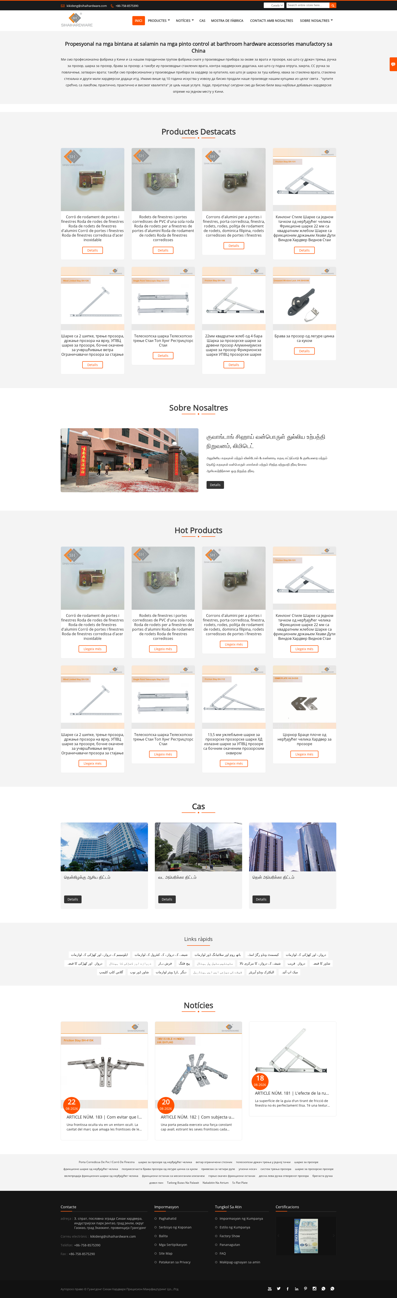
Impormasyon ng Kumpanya (241, 1218)
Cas (202, 20)
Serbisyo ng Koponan (175, 1227)
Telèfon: (67, 1245)
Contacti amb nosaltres (271, 20)
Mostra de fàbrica (227, 20)
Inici (138, 20)
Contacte (68, 1206)
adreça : (67, 1218)
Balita (163, 1236)
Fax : (64, 1254)
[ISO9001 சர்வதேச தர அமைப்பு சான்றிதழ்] (306, 1236)
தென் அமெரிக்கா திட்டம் (273, 877)
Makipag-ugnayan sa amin (240, 1262)
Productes (157, 20)
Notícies (183, 20)
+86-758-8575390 (127, 6)
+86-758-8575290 (82, 1254)
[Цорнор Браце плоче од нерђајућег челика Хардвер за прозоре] (304, 697)
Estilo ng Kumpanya (235, 1227)
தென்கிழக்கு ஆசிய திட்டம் (87, 877)
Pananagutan (230, 1244)
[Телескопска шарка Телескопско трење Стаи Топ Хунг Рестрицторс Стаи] (163, 298)
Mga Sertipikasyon (173, 1244)
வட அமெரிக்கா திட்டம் (177, 877)
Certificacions (287, 1206)
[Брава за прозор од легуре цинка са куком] (304, 298)
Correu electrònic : (75, 1236)
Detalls (92, 250)
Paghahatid (167, 1218)
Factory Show (230, 1236)
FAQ (223, 1253)
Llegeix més (93, 649)
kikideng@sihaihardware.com (87, 6)
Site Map (166, 1253)
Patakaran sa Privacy (174, 1262)
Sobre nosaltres (314, 20)
